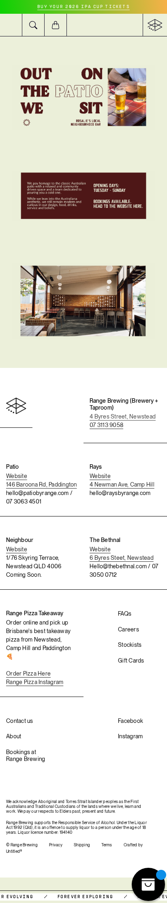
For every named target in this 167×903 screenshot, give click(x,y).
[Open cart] (56, 25)
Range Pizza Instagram (34, 682)
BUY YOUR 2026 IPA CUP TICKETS (83, 7)
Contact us (19, 721)
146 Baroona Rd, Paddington (41, 484)
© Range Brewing (22, 844)
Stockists (129, 645)
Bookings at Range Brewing (25, 755)
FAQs (124, 613)
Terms (106, 844)
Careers (128, 629)
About (13, 736)
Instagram (130, 736)
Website (16, 476)
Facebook (130, 721)
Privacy (55, 844)
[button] (11, 25)
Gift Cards (131, 660)
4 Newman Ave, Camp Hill (122, 484)
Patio (12, 466)
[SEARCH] (33, 25)
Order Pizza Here (28, 673)
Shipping (82, 844)
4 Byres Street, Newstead (123, 416)
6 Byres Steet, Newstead (122, 558)
